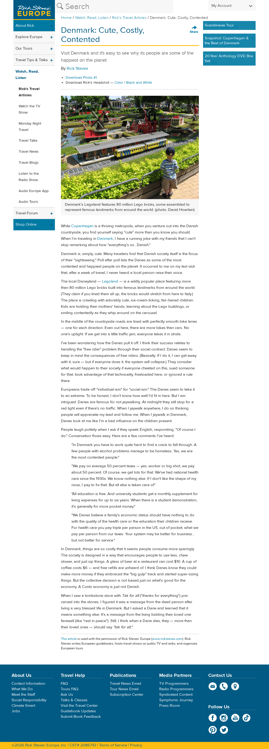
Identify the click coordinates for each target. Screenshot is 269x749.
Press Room (169, 705)
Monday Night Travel (30, 126)
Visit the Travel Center (79, 705)
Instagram (224, 718)
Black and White (139, 82)
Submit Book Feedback (81, 716)
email (212, 686)
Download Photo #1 (81, 77)
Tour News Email (124, 689)
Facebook (212, 718)
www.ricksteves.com (167, 639)
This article (69, 639)
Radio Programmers (176, 689)
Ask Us (67, 694)
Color (119, 82)
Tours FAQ (69, 689)
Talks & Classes (74, 700)
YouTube (235, 718)
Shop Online (26, 224)
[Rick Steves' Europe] (34, 10)
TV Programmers (174, 683)
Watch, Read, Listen (91, 17)
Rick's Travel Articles (129, 17)
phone (224, 686)
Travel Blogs (29, 162)
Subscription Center (126, 694)
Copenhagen (82, 226)
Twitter (224, 730)
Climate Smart (23, 705)
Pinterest (212, 730)
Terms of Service (113, 745)
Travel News (29, 151)
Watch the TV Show (29, 109)
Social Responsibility (29, 700)
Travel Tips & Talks (31, 59)
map (235, 686)
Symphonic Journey (176, 700)
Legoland (110, 281)
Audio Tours (28, 201)
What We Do (22, 689)
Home (66, 17)
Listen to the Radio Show (29, 176)
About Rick (24, 25)
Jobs (16, 711)
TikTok (246, 718)
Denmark (105, 238)
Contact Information (28, 683)
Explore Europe (28, 36)
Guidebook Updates (78, 711)
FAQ (64, 683)
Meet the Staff (23, 694)
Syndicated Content (176, 694)
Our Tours (23, 48)
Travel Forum (26, 213)
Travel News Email (125, 683)
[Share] (194, 30)
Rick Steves (77, 68)
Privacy (136, 745)
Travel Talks (28, 140)
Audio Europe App (34, 191)
